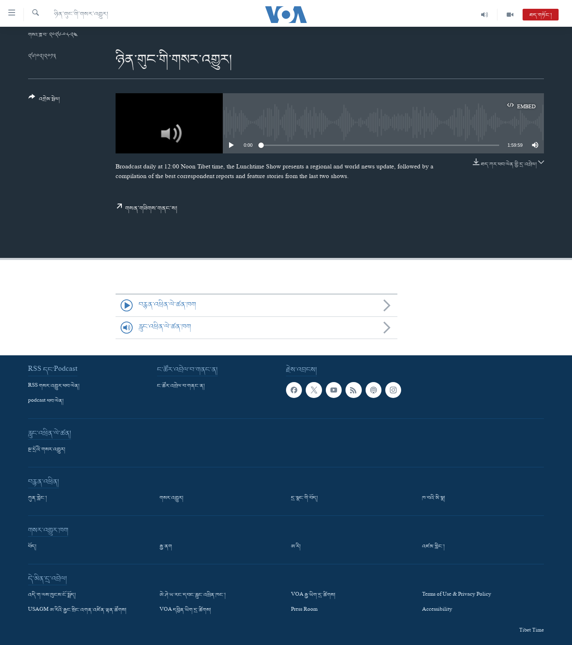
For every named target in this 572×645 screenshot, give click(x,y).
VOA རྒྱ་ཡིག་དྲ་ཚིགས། (313, 595)
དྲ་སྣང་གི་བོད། (304, 498)
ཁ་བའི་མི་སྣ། (433, 498)
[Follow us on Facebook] (294, 390)
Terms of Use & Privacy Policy (456, 595)
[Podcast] (373, 390)
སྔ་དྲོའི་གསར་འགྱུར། (46, 450)
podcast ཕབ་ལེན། (46, 401)
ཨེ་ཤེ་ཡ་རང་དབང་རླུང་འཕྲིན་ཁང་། (193, 595)
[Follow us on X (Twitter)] (314, 390)
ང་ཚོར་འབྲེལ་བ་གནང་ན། (181, 386)
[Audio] (484, 14)
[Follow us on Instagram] (393, 390)
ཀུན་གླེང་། (37, 498)
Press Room (304, 610)
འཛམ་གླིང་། (433, 547)
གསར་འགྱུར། (171, 498)
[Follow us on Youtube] (334, 390)
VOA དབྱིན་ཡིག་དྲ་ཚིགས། (185, 610)
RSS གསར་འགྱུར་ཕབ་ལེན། (54, 386)
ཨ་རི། (296, 547)
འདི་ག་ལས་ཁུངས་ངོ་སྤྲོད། (52, 595)
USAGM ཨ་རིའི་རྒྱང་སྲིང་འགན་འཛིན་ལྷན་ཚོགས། (77, 610)
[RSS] (353, 390)
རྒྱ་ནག (166, 547)
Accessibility (437, 610)
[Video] (510, 14)
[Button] (44, 101)
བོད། (32, 547)
